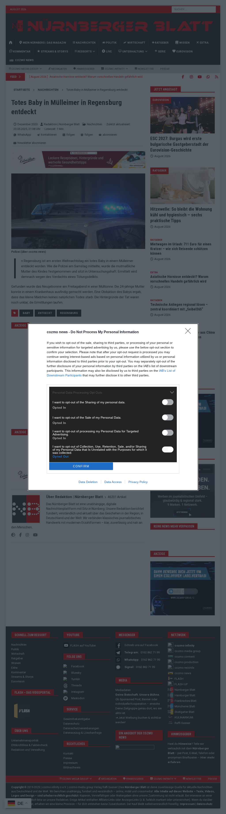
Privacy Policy (138, 482)
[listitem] (113, 392)
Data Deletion (88, 482)
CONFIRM (81, 466)
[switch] (167, 402)
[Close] (189, 332)
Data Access (113, 482)
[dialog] (113, 407)
